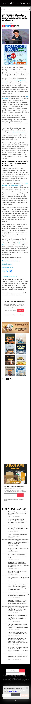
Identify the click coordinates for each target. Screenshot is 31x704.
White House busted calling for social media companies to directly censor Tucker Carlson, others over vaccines (17, 602)
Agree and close (15, 694)
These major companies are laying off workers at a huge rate (17, 572)
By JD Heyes (16, 531)
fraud (18, 283)
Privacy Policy (13, 691)
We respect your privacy (21, 679)
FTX (22, 283)
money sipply (6, 287)
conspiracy (12, 281)
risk (25, 287)
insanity (23, 285)
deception (13, 283)
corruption (19, 281)
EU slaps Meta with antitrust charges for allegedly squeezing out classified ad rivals (18, 656)
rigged (21, 287)
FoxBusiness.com (7, 264)
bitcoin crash (15, 279)
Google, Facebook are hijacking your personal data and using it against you (17, 633)
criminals (25, 281)
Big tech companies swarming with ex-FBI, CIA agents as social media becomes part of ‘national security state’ (18, 528)
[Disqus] (15, 401)
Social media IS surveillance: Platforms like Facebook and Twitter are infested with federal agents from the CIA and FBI (18, 649)
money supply (15, 287)
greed (4, 285)
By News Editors (17, 574)
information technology (13, 285)
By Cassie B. (16, 551)
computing (5, 281)
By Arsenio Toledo (17, 659)
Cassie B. (12, 23)
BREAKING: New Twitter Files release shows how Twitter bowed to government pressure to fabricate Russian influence (18, 626)
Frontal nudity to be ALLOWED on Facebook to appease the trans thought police (18, 556)
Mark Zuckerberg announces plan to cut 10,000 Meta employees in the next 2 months (18, 513)
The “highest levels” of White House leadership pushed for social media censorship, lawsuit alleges (17, 609)
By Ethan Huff (16, 524)
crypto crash (6, 283)
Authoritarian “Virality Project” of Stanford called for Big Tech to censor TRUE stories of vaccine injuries (17, 521)
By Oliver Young (16, 516)
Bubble (22, 279)
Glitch (25, 283)
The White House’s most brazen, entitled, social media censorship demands (18, 594)
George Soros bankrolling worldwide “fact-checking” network (17, 535)
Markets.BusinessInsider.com (11, 261)
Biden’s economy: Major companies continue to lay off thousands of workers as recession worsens (18, 542)
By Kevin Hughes (17, 537)
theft (23, 289)
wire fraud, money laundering (16, 132)
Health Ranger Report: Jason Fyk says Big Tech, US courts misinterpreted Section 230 (18, 579)
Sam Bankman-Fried (8, 289)
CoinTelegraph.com (7, 267)
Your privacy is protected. (9, 314)
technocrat (18, 289)
